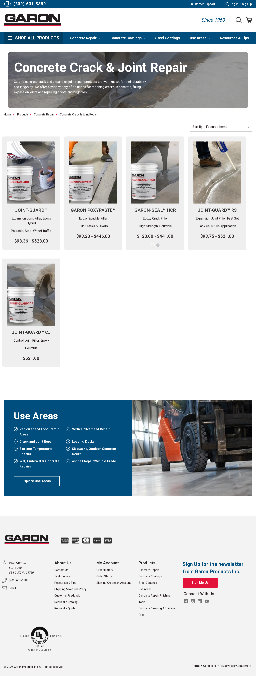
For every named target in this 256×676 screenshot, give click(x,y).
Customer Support (203, 4)
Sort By (197, 127)
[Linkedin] (200, 601)
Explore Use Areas (37, 481)
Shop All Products (37, 37)
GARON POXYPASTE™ (93, 210)
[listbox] (228, 127)
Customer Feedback (67, 595)
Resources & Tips (234, 38)
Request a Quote (65, 608)
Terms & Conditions (204, 665)
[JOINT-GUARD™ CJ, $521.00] (31, 295)
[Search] (240, 20)
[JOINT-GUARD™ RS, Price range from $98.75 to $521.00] (217, 172)
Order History (104, 570)
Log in (234, 4)
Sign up (247, 4)
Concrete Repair (83, 38)
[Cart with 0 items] (248, 20)
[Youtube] (207, 601)
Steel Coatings (167, 38)
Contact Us (61, 570)
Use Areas (198, 38)
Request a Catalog (66, 602)
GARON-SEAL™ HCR (155, 210)
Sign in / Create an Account (113, 582)
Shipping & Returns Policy (70, 589)
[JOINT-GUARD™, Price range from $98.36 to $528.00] (31, 172)
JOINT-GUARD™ (31, 210)
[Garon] (32, 20)
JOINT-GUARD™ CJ (31, 332)
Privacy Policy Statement (235, 665)
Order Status (104, 576)
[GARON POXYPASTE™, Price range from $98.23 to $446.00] (93, 172)
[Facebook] (186, 601)
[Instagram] (193, 601)
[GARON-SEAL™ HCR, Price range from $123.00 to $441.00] (155, 172)
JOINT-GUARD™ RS (217, 210)
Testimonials (62, 576)
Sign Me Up (200, 583)
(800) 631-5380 (30, 3)
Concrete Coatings (126, 38)
